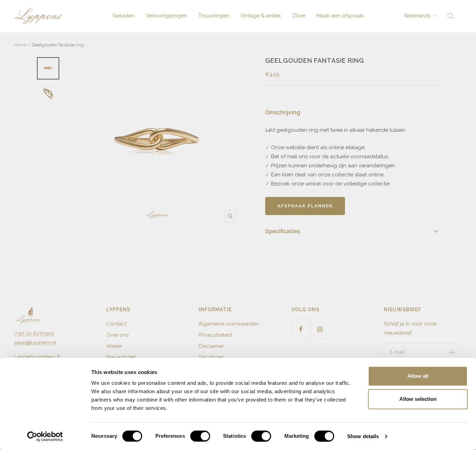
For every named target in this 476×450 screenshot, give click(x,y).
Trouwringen (213, 16)
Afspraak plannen (305, 205)
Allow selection (418, 399)
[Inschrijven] (452, 352)
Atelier (114, 346)
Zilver (299, 16)
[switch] (200, 436)
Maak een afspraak (340, 16)
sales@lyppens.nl (35, 343)
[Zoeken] (450, 16)
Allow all (417, 376)
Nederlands (417, 15)
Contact (116, 324)
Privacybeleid (215, 335)
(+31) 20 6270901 (34, 333)
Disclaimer (211, 346)
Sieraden (124, 16)
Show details (363, 436)
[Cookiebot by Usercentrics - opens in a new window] (45, 436)
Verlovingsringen (166, 16)
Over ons (117, 335)
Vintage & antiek (260, 16)
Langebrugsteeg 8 (37, 357)
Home (20, 44)
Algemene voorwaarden (229, 324)
